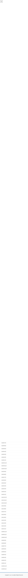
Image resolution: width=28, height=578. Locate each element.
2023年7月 (3, 442)
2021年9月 (3, 505)
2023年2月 (3, 457)
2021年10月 (4, 503)
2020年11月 (4, 534)
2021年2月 (3, 525)
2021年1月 (3, 528)
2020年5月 (3, 551)
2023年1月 (3, 460)
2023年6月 (3, 445)
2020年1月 (3, 563)
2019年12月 (4, 566)
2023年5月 (3, 448)
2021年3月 (3, 523)
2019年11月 (4, 568)
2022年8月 (3, 474)
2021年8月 (3, 508)
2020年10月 (4, 537)
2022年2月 (3, 491)
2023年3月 (3, 454)
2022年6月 (3, 480)
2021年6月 (3, 514)
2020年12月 (4, 531)
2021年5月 (3, 517)
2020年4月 (3, 554)
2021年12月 (4, 497)
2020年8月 (3, 543)
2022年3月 (3, 488)
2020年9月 (3, 540)
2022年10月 (4, 468)
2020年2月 (3, 560)
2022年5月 (3, 483)
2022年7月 (3, 477)
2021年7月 (3, 511)
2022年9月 (3, 471)
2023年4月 (3, 451)
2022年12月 (4, 462)
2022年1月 (3, 494)
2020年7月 (3, 546)
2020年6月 (3, 548)
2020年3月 (3, 557)
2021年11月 (4, 500)
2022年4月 (3, 485)
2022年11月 (4, 465)
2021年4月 (3, 520)
